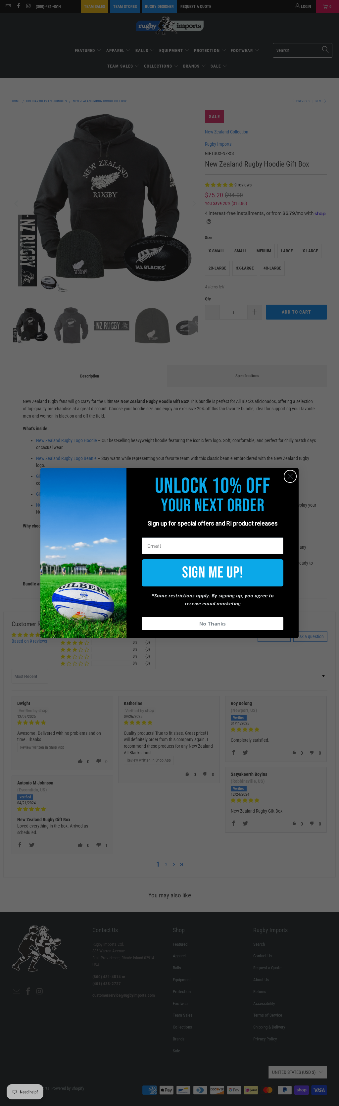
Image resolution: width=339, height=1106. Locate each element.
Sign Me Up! (212, 572)
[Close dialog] (290, 476)
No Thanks (212, 624)
